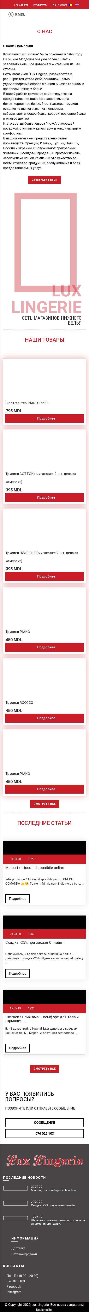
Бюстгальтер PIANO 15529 (26, 403)
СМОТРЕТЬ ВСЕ (45, 804)
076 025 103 (21, 4)
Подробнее (17, 899)
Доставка (18, 1248)
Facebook (40, 4)
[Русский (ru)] (77, 4)
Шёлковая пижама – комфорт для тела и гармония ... (42, 1019)
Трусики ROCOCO (19, 703)
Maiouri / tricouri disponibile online (34, 867)
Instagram (59, 4)
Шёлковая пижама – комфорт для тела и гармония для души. (58, 1222)
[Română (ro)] (71, 4)
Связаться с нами (44, 179)
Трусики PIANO (17, 632)
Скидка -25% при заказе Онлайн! (34, 942)
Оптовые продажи (24, 1254)
